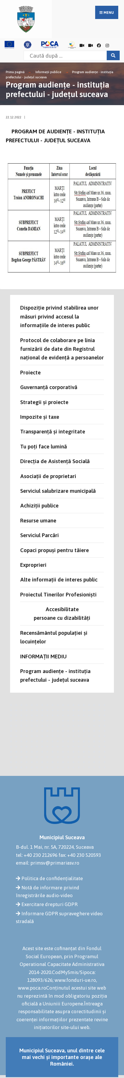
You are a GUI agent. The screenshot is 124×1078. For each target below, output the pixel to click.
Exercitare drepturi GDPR (49, 904)
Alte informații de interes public (58, 579)
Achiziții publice (39, 505)
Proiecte (30, 372)
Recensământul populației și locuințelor (53, 637)
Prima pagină (15, 72)
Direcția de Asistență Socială (55, 461)
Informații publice (48, 72)
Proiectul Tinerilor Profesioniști (58, 594)
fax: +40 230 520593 (80, 855)
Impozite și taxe (39, 417)
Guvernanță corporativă (48, 387)
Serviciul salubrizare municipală (58, 491)
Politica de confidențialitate (52, 878)
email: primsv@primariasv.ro (47, 863)
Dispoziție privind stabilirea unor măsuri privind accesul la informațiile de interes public (59, 316)
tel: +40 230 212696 (36, 855)
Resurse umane (38, 520)
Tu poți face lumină (43, 446)
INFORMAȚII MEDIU (43, 656)
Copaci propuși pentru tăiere (54, 550)
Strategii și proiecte (44, 402)
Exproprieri (33, 565)
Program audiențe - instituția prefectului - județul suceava (55, 675)
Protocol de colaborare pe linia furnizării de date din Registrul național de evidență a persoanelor (62, 349)
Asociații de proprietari (48, 476)
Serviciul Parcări (39, 535)
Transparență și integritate (52, 431)
